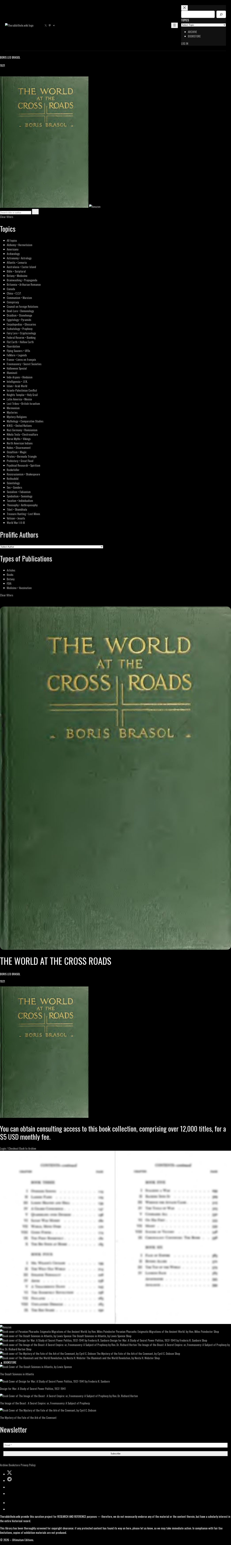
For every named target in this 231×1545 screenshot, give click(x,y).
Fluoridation (13, 346)
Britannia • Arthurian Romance (24, 284)
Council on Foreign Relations (22, 306)
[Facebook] (2, 74)
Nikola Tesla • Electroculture (22, 434)
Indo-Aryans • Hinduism (19, 377)
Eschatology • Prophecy (19, 329)
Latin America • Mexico (19, 399)
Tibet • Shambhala (17, 509)
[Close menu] (184, 8)
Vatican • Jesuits (16, 518)
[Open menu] (174, 25)
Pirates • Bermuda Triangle (22, 456)
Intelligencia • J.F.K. (17, 381)
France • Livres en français (21, 359)
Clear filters (6, 217)
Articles (11, 570)
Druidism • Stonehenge (19, 315)
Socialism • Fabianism (19, 492)
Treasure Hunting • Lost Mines (23, 514)
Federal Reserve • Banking (21, 337)
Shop (216, 1331)
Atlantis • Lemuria (17, 262)
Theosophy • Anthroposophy (22, 505)
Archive (4, 1465)
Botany (11, 579)
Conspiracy (13, 302)
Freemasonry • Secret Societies (24, 364)
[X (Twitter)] (6, 74)
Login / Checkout (9, 1148)
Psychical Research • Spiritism (23, 465)
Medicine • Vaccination (19, 588)
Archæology (13, 254)
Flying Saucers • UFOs (18, 351)
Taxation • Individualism (20, 500)
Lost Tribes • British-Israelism (23, 403)
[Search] (221, 14)
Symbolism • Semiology (19, 496)
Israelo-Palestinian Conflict (22, 390)
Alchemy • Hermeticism (19, 245)
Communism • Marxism (19, 298)
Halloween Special (17, 368)
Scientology (13, 483)
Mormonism (13, 408)
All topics (12, 240)
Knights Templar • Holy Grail (22, 395)
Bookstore (14, 1465)
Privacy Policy (28, 1465)
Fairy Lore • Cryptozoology (21, 333)
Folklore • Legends (17, 355)
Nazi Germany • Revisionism (22, 430)
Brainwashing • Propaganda (22, 280)
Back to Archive (27, 1148)
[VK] (10, 74)
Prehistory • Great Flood (20, 461)
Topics (185, 20)
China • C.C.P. (14, 293)
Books (10, 574)
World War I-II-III (16, 522)
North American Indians (20, 443)
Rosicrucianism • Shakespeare (23, 474)
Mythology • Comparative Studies (25, 421)
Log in (184, 43)
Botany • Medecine (17, 276)
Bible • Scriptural (16, 271)
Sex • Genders (14, 487)
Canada (11, 289)
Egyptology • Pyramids (19, 320)
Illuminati (12, 373)
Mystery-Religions (17, 417)
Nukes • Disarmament (19, 447)
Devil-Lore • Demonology (20, 311)
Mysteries (12, 412)
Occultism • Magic (16, 452)
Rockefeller (13, 470)
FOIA (9, 583)
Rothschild (12, 478)
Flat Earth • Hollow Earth (20, 342)
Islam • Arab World (17, 386)
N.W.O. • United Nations (19, 425)
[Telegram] (14, 74)
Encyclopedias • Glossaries (21, 324)
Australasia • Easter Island (21, 267)
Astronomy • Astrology (19, 258)
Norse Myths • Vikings (19, 439)
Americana (12, 249)
